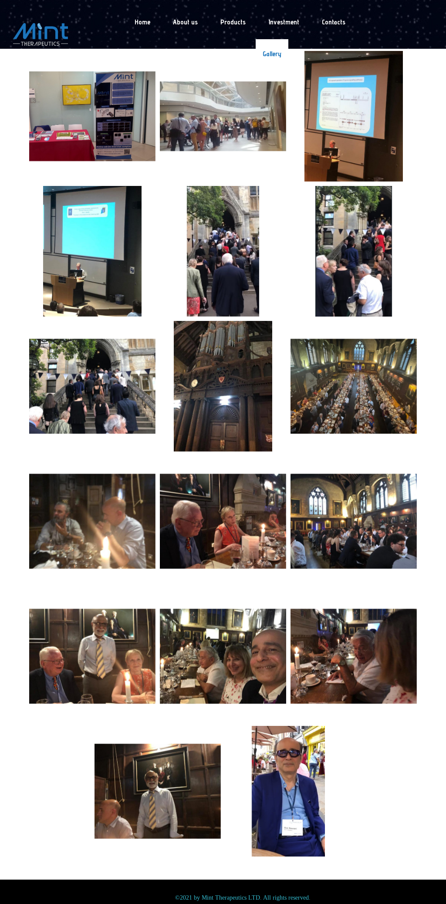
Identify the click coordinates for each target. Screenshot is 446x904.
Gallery (272, 54)
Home (142, 22)
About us (185, 22)
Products (233, 22)
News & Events (219, 54)
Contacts (333, 22)
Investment (283, 22)
